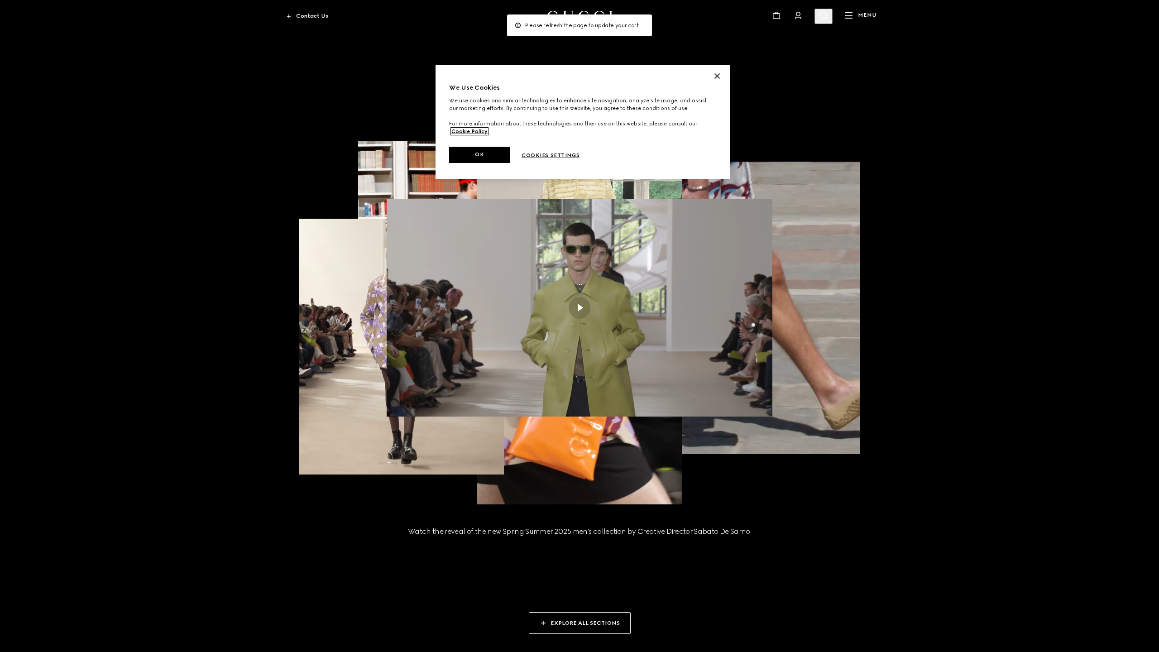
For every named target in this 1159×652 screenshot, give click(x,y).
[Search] (823, 16)
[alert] (579, 25)
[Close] (717, 76)
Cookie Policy (469, 131)
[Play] (579, 308)
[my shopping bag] (776, 15)
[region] (583, 122)
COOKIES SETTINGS (551, 155)
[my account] (798, 15)
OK (479, 154)
